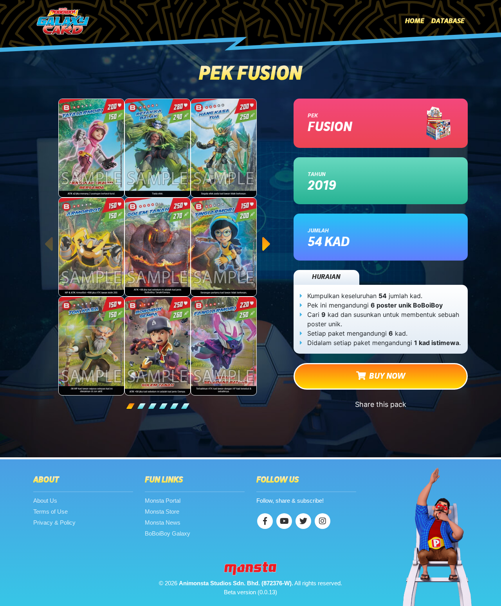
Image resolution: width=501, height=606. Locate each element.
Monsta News (162, 522)
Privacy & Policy (54, 522)
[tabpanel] (157, 247)
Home (414, 21)
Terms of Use (50, 511)
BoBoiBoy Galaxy (167, 533)
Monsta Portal (162, 500)
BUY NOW (385, 376)
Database (448, 21)
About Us (45, 500)
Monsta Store (162, 511)
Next (267, 236)
